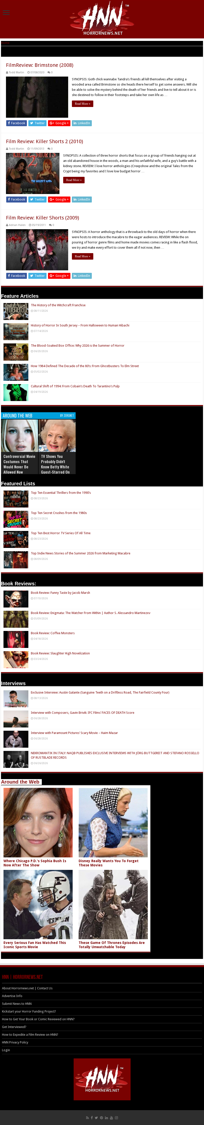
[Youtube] (111, 1118)
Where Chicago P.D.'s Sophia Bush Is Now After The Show (34, 863)
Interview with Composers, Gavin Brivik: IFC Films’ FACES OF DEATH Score (82, 713)
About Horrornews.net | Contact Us (27, 988)
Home (5, 43)
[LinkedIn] (106, 1118)
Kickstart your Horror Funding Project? (29, 1011)
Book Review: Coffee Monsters (53, 633)
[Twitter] (96, 1118)
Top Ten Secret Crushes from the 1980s (59, 513)
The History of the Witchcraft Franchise (58, 305)
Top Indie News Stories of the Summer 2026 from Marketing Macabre (80, 553)
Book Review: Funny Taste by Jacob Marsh (60, 593)
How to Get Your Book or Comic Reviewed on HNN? (38, 1019)
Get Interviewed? (14, 1027)
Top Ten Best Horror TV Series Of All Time (61, 533)
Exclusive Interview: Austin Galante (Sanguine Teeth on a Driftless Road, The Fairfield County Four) (100, 692)
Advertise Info (12, 996)
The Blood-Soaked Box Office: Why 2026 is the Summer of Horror (77, 345)
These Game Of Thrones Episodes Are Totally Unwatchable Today (112, 945)
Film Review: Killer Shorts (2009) (42, 218)
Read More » (82, 103)
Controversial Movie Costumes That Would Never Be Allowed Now (19, 464)
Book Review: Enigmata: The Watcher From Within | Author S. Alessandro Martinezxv (90, 613)
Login (6, 1050)
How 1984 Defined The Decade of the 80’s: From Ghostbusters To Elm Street (85, 366)
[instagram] (116, 1118)
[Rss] (87, 1118)
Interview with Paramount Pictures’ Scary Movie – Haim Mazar (74, 733)
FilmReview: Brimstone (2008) (39, 65)
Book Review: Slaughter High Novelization (60, 653)
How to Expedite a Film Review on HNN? (30, 1034)
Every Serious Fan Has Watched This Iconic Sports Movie (34, 945)
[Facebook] (91, 1118)
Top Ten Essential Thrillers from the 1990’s (61, 493)
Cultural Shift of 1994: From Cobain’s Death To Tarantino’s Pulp (75, 386)
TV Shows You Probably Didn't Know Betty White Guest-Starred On (55, 464)
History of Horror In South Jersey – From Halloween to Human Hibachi (80, 325)
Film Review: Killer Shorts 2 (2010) (44, 141)
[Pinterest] (101, 1118)
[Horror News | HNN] (102, 19)
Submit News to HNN (17, 1004)
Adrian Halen (17, 225)
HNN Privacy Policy (15, 1042)
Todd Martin (16, 72)
